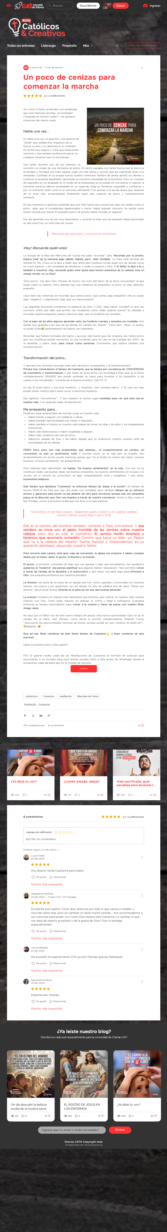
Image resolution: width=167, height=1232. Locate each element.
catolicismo (31, 696)
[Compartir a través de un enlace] (48, 715)
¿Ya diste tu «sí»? (24, 781)
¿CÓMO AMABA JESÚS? (82, 781)
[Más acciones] (142, 68)
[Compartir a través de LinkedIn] (40, 715)
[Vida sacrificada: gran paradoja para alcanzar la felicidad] (136, 763)
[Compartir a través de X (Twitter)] (32, 715)
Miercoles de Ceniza (88, 696)
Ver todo (155, 743)
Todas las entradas (21, 45)
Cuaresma (48, 696)
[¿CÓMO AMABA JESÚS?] (83, 763)
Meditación (30, 704)
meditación (66, 696)
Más (86, 45)
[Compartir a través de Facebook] (24, 715)
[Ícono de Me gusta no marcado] (33, 877)
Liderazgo (48, 45)
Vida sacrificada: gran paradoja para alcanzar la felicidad (136, 783)
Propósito (69, 45)
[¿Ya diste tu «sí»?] (30, 763)
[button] (9, 5)
